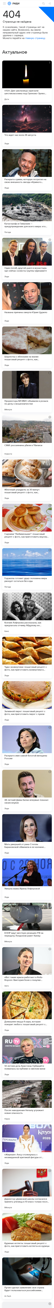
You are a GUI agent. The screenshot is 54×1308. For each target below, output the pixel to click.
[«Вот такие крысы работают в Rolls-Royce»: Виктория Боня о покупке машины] (27, 968)
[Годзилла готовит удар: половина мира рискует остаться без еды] (27, 569)
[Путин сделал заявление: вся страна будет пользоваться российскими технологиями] (27, 1278)
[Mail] (9, 3)
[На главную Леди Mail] (15, 3)
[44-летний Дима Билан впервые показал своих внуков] (27, 790)
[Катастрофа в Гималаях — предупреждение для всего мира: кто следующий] (27, 214)
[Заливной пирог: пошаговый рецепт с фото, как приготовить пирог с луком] (27, 702)
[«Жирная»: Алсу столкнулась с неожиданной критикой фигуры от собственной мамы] (27, 1145)
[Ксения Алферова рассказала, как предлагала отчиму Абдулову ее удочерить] (27, 613)
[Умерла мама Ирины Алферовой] (27, 879)
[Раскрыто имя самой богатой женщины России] (27, 746)
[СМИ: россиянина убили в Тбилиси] (27, 436)
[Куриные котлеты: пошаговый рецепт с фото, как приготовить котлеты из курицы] (27, 1234)
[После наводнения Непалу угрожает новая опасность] (27, 1101)
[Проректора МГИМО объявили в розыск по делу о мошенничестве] (27, 391)
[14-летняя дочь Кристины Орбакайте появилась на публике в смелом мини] (27, 1056)
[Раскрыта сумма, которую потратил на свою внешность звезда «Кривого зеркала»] (27, 170)
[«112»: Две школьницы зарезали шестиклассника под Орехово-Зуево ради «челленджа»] (27, 81)
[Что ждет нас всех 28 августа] (27, 125)
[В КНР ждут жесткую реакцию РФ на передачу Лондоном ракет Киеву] (27, 923)
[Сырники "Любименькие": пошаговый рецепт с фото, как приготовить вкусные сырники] (27, 524)
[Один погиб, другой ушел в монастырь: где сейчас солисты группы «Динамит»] (27, 258)
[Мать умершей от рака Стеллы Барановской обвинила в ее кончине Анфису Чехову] (27, 835)
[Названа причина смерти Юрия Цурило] (27, 303)
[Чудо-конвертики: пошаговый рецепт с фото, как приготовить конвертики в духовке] (27, 657)
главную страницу (35, 38)
